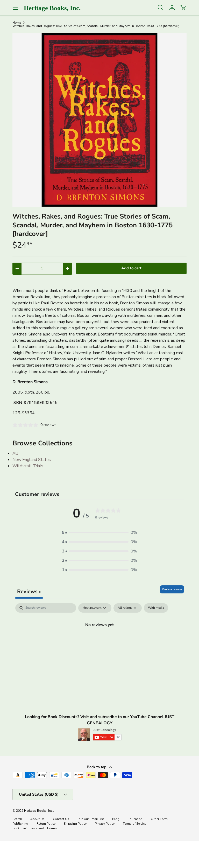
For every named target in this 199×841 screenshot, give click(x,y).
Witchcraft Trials (27, 466)
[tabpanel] (99, 642)
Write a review (172, 589)
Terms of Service (134, 824)
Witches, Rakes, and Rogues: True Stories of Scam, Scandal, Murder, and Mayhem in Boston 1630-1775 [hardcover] (95, 25)
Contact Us (61, 819)
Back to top (97, 767)
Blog (115, 819)
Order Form (159, 819)
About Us (37, 819)
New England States (31, 459)
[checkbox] (156, 608)
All (15, 453)
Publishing (20, 824)
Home (16, 22)
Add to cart (131, 268)
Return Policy (46, 824)
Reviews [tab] (29, 591)
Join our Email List (90, 819)
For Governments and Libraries (34, 828)
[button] (99, 532)
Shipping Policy (75, 824)
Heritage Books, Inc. (38, 811)
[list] (99, 120)
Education (135, 819)
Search (17, 819)
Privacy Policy (105, 824)
